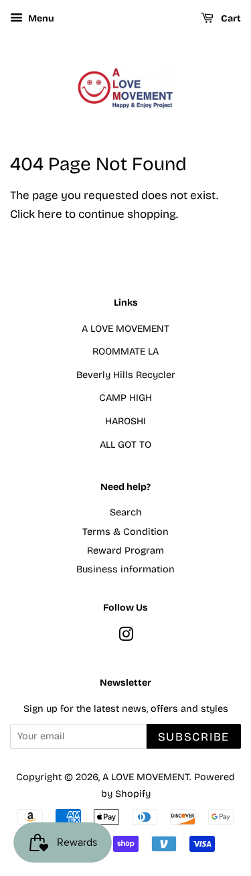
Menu (40, 18)
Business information (125, 569)
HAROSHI (125, 421)
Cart (230, 18)
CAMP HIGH (125, 397)
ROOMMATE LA (125, 351)
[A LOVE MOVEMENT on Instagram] (125, 637)
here (49, 214)
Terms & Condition (125, 532)
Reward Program (125, 550)
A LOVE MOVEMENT (125, 328)
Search (126, 512)
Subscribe (194, 737)
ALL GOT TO (125, 444)
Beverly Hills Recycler (125, 375)
